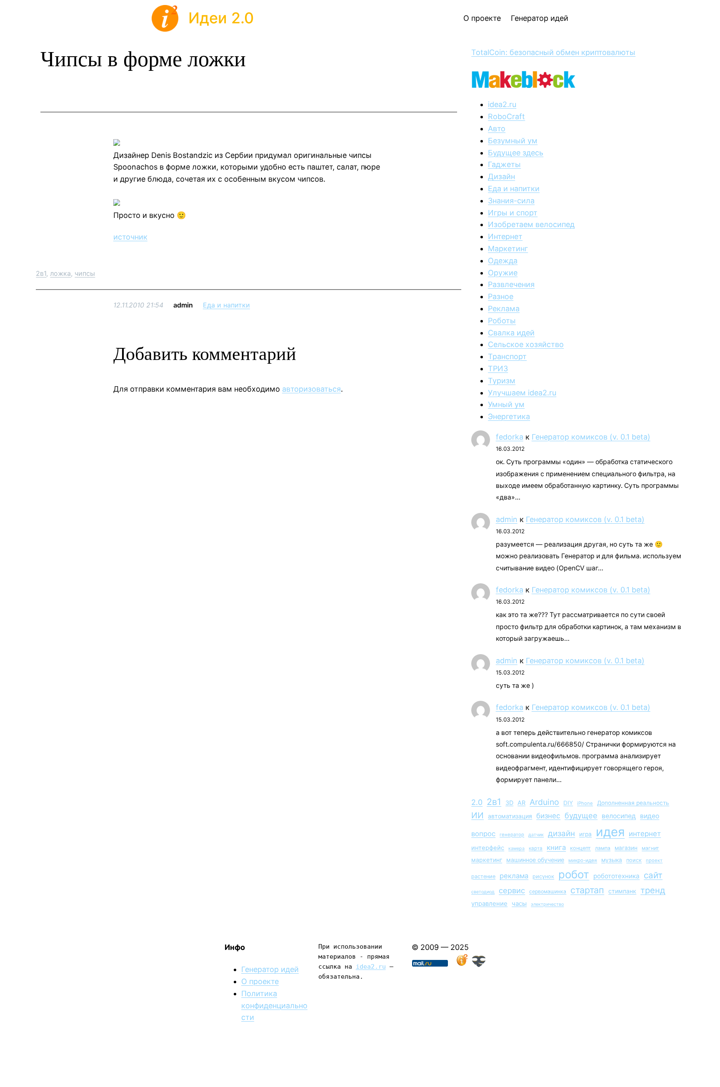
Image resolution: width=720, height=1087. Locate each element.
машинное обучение (535, 859)
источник (130, 236)
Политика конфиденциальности (274, 1005)
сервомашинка (547, 891)
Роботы (502, 320)
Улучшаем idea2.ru (522, 392)
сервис (512, 890)
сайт (653, 875)
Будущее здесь (515, 152)
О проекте (260, 981)
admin (507, 519)
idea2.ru (502, 104)
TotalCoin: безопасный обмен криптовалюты (553, 52)
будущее (581, 815)
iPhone (585, 803)
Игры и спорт (513, 212)
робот (573, 874)
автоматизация (510, 816)
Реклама (504, 308)
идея (610, 832)
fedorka (509, 436)
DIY (568, 803)
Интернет (505, 236)
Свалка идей (511, 332)
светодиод (483, 892)
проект (654, 860)
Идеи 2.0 (221, 18)
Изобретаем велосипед (531, 224)
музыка (611, 860)
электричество (547, 904)
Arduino (544, 802)
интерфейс (487, 848)
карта (535, 848)
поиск (634, 860)
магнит (650, 848)
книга (556, 847)
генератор (512, 834)
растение (483, 876)
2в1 (41, 273)
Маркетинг (508, 248)
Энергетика (509, 416)
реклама (514, 876)
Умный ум (506, 404)
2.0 (476, 802)
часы (519, 903)
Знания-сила (511, 200)
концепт (580, 848)
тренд (652, 890)
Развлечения (511, 284)
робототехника (616, 876)
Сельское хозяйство (526, 344)
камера (516, 848)
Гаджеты (504, 164)
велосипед (619, 816)
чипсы (85, 273)
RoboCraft (506, 116)
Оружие (503, 272)
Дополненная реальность (633, 803)
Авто (496, 128)
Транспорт (507, 356)
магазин (626, 848)
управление (489, 903)
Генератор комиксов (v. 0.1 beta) (591, 436)
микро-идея (582, 860)
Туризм (501, 380)
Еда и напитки (226, 305)
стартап (587, 890)
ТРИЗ (498, 368)
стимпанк (622, 891)
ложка (60, 273)
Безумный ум (513, 140)
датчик (536, 834)
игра (585, 834)
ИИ (477, 815)
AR (521, 802)
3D (509, 802)
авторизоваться (311, 389)
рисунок (543, 876)
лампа (602, 848)
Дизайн (501, 176)
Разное (500, 296)
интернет (645, 834)
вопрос (483, 834)
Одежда (503, 260)
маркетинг (486, 859)
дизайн (561, 833)
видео (649, 816)
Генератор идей (270, 969)
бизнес (548, 816)
